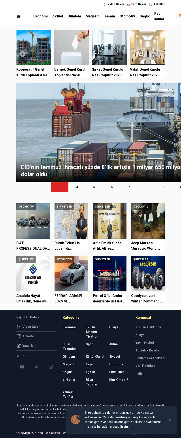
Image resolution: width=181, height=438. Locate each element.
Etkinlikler (116, 372)
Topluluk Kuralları (149, 350)
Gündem (74, 16)
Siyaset (114, 356)
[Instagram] (51, 367)
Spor (89, 344)
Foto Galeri (138, 4)
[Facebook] (22, 367)
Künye (140, 335)
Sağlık (145, 16)
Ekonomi (40, 16)
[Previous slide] (22, 54)
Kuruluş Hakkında (148, 327)
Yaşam (109, 16)
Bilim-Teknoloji (70, 346)
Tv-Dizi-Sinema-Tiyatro (92, 331)
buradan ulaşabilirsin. (113, 426)
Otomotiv (127, 16)
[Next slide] (158, 54)
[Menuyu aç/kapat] (18, 16)
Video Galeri (116, 4)
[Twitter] (36, 367)
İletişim (141, 373)
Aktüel (57, 16)
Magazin (93, 16)
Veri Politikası (146, 366)
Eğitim (90, 372)
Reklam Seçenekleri (150, 358)
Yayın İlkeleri (145, 342)
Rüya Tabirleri (92, 382)
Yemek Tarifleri (68, 394)
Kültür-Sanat (95, 356)
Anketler (159, 4)
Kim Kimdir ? (118, 379)
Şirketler (69, 379)
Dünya (113, 327)
